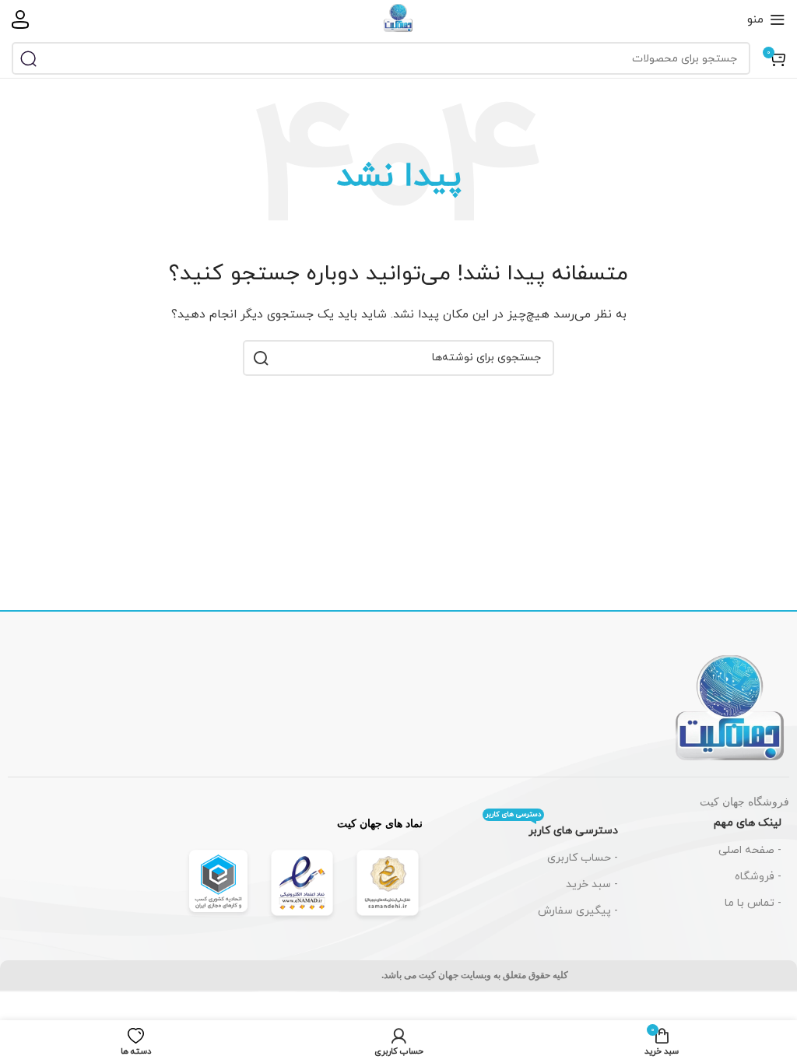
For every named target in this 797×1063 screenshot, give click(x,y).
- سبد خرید (592, 884)
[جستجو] (28, 58)
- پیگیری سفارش (578, 910)
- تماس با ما (753, 903)
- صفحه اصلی (749, 850)
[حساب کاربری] (20, 19)
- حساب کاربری (582, 858)
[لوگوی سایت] (398, 18)
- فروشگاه (758, 876)
